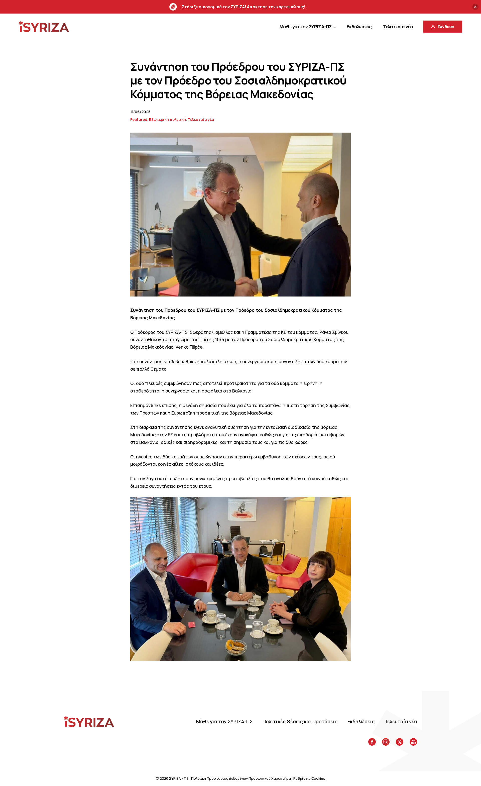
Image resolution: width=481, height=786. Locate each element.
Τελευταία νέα (201, 119)
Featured (138, 119)
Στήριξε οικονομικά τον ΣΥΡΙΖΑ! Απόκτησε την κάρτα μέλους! (243, 7)
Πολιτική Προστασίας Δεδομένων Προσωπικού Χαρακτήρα (241, 778)
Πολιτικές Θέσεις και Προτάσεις (300, 721)
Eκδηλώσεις (361, 721)
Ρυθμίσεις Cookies (309, 778)
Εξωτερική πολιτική (167, 119)
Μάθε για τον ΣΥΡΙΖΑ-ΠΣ (224, 721)
